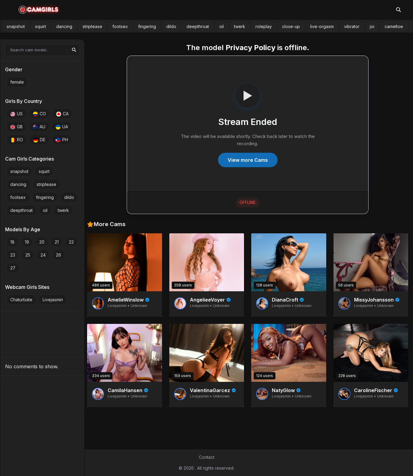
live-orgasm (322, 26)
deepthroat (198, 26)
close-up (291, 26)
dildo (171, 26)
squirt (40, 26)
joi (372, 26)
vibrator (351, 26)
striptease (92, 26)
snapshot (16, 26)
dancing (64, 26)
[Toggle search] (398, 10)
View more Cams (248, 160)
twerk (239, 26)
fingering (147, 26)
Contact (206, 457)
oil (221, 26)
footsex (120, 26)
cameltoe (394, 26)
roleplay (263, 26)
